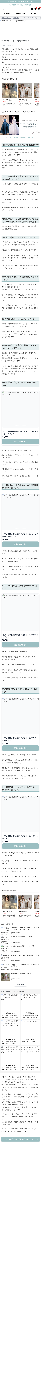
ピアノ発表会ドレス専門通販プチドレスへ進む (19, 1139)
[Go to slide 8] (23, 425)
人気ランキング (34, 13)
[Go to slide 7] (22, 425)
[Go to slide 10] (25, 425)
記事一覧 (16, 18)
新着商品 (7, 13)
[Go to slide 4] (18, 425)
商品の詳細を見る (20, 442)
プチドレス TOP (6, 18)
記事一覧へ (21, 984)
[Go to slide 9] (24, 425)
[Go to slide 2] (16, 425)
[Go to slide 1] (15, 425)
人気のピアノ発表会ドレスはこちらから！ (20, 137)
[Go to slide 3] (17, 425)
